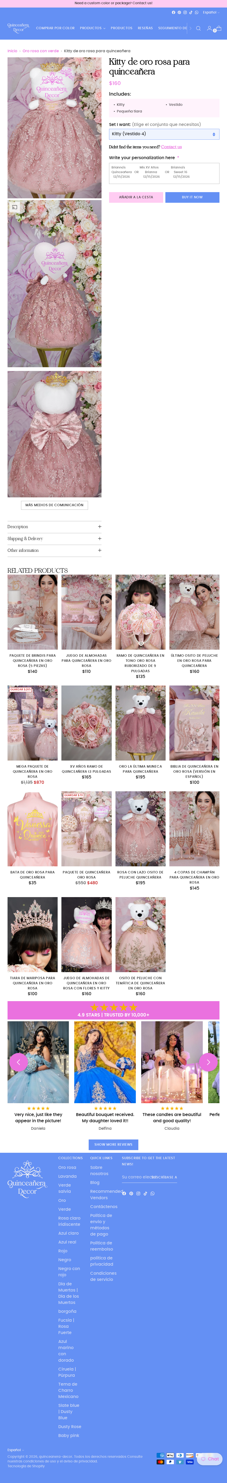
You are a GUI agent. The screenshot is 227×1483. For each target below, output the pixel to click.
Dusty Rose (69, 1427)
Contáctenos (103, 1207)
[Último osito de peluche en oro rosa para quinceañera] (194, 612)
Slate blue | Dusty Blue (68, 1412)
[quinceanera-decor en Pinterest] (179, 12)
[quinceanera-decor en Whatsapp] (197, 12)
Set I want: (155, 125)
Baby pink (68, 1436)
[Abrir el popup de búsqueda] (198, 28)
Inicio (12, 51)
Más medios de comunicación (54, 505)
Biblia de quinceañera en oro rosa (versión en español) (194, 771)
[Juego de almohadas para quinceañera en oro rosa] (86, 612)
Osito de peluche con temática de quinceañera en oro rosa (140, 983)
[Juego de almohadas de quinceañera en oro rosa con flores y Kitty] (86, 934)
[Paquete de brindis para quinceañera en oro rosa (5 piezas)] (33, 612)
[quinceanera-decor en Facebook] (174, 12)
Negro (64, 1260)
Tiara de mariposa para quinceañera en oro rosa (32, 983)
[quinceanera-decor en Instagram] (185, 12)
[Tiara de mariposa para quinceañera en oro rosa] (33, 934)
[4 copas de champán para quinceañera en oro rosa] (194, 829)
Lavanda (67, 1176)
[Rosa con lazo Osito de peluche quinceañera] (140, 829)
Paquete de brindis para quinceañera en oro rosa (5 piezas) (33, 661)
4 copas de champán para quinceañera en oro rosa (194, 877)
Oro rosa (67, 1168)
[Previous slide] (18, 1062)
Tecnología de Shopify (26, 1466)
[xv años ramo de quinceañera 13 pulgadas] (86, 723)
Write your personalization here (142, 158)
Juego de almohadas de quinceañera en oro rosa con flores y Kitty (86, 983)
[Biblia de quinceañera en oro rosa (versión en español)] (194, 723)
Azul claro (68, 1233)
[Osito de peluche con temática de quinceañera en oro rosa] (140, 934)
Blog (95, 1183)
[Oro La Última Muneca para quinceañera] (140, 723)
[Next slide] (208, 1062)
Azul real (67, 1242)
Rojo (62, 1251)
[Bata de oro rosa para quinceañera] (33, 829)
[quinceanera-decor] (19, 28)
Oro (62, 1201)
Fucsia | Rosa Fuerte (66, 1326)
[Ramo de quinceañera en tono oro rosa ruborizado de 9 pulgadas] (140, 612)
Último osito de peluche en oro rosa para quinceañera (194, 661)
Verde (64, 1209)
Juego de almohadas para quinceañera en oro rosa (87, 661)
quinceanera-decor (55, 1456)
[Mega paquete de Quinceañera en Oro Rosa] (33, 723)
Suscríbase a (164, 1177)
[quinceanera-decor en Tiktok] (191, 12)
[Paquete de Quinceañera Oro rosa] (86, 829)
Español (209, 12)
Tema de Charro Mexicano (68, 1390)
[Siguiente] (190, 28)
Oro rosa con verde (41, 51)
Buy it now (192, 197)
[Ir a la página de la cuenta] (207, 28)
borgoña (67, 1311)
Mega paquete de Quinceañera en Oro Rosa (33, 771)
